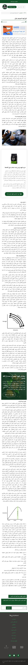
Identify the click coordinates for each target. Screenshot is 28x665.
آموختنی (14, 619)
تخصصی (21, 13)
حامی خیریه (13, 630)
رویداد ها (14, 635)
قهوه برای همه (14, 641)
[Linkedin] (14, 655)
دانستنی (14, 633)
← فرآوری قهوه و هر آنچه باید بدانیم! (18, 596)
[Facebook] (18, 655)
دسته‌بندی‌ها (20, 7)
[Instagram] (9, 655)
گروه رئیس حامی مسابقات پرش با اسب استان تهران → (14, 601)
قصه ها (13, 638)
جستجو (8, 608)
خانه (25, 13)
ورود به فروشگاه (12, 7)
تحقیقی (13, 625)
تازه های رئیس (14, 622)
